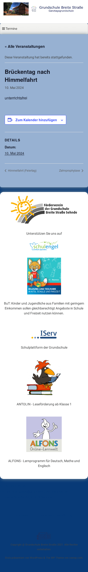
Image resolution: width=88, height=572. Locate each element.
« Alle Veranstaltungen (25, 46)
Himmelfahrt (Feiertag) (22, 170)
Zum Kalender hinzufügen (36, 119)
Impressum (24, 515)
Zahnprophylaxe (70, 170)
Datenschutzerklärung (56, 515)
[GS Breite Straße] (44, 14)
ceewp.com (76, 557)
